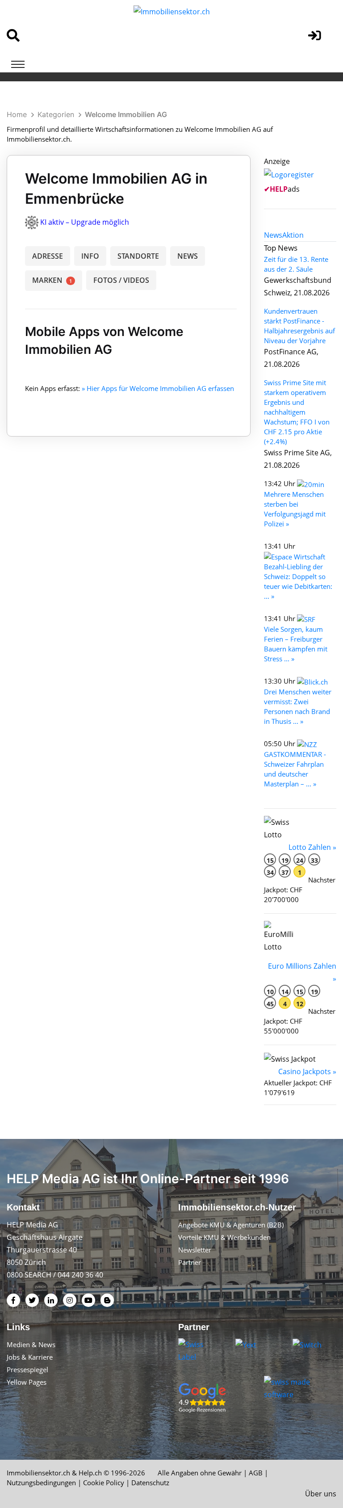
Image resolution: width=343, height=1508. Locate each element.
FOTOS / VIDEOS (121, 280)
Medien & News (31, 1344)
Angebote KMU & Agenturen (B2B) (231, 1224)
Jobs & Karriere (30, 1357)
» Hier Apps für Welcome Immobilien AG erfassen (158, 388)
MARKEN (52, 280)
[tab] (273, 235)
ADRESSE (47, 256)
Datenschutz (150, 1482)
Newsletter (194, 1249)
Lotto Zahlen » (312, 847)
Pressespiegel (27, 1369)
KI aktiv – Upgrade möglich (84, 222)
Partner (189, 1262)
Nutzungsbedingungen (41, 1482)
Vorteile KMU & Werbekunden (224, 1237)
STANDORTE (138, 256)
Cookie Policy (103, 1482)
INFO (90, 256)
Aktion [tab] (293, 235)
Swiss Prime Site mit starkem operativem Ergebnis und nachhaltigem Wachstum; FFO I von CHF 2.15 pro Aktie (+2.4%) (297, 412)
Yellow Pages (26, 1382)
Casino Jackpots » (307, 1071)
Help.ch (90, 1472)
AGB (256, 1472)
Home (17, 114)
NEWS (187, 256)
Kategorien (56, 114)
